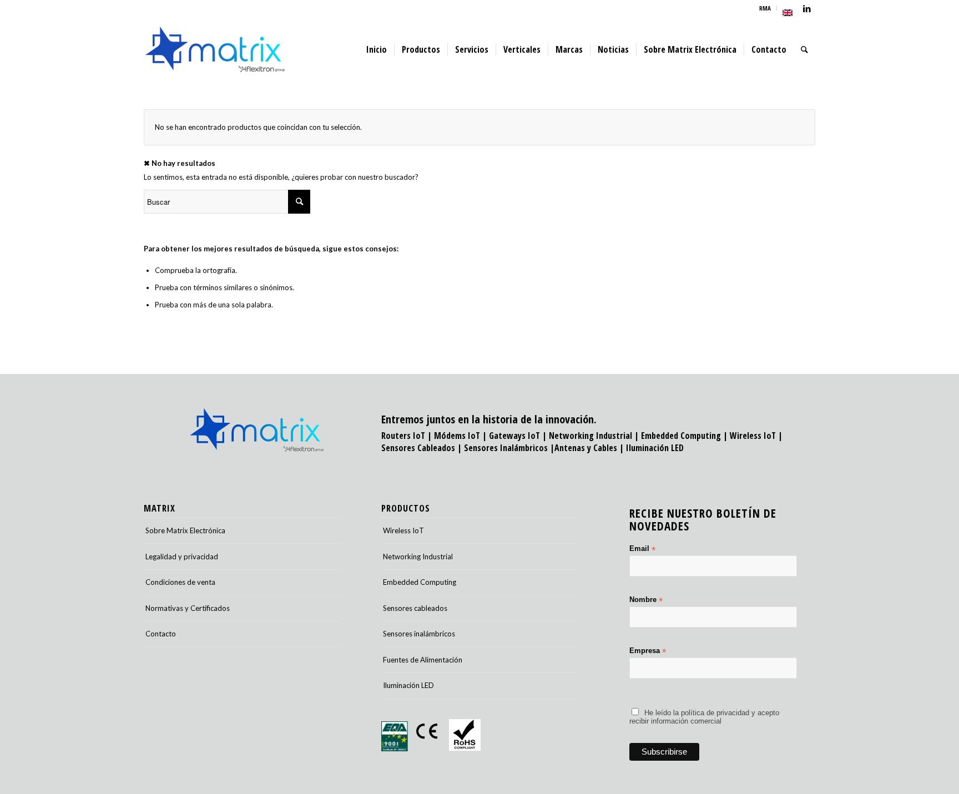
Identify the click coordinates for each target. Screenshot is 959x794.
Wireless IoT (753, 435)
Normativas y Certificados (187, 608)
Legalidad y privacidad (181, 556)
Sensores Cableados (418, 448)
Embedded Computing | (685, 435)
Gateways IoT (514, 435)
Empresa (647, 651)
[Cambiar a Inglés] (788, 13)
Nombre (646, 600)
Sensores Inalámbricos (506, 448)
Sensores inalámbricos (419, 633)
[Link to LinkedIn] (807, 8)
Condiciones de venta (180, 582)
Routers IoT (403, 435)
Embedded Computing (419, 582)
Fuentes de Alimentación (422, 659)
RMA (765, 8)
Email (642, 549)
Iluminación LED (655, 448)
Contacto (160, 633)
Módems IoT (457, 435)
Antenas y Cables (585, 448)
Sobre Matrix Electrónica (185, 530)
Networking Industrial (590, 435)
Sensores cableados (415, 608)
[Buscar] (804, 49)
